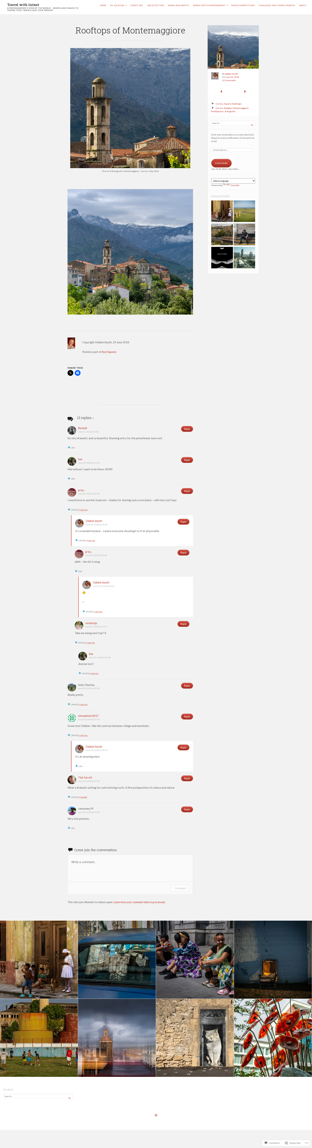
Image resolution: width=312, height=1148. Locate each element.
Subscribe (221, 163)
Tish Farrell (85, 777)
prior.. (81, 490)
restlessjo (91, 623)
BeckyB (82, 428)
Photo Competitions (243, 5)
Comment (180, 888)
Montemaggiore (240, 108)
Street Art (136, 5)
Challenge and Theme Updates (277, 5)
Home (103, 5)
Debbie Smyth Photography (209, 5)
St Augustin (230, 111)
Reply (187, 428)
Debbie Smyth (94, 520)
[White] (222, 211)
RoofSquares (217, 111)
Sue (80, 459)
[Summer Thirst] (244, 235)
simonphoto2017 (88, 715)
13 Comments (229, 80)
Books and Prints (178, 5)
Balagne (228, 108)
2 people (83, 797)
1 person (83, 509)
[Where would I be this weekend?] (244, 258)
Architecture (156, 5)
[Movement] (222, 235)
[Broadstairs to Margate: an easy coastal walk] (244, 211)
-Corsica (219, 103)
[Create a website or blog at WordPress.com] (156, 1115)
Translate (234, 185)
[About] (222, 258)
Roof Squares (109, 351)
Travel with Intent (23, 4)
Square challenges (233, 103)
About (303, 5)
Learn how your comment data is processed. (139, 902)
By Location (117, 5)
